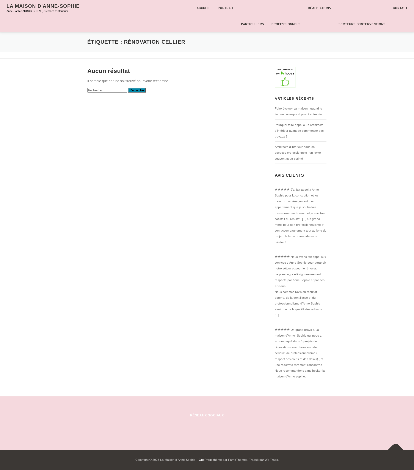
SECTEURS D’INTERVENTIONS (362, 24)
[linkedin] (217, 427)
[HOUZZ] (228, 427)
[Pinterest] (196, 427)
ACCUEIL (203, 8)
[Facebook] (185, 427)
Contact (400, 8)
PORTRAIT (226, 8)
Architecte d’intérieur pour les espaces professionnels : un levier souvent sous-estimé (298, 152)
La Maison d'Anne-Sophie (43, 6)
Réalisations (319, 8)
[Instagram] (207, 427)
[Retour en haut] (395, 450)
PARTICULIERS (252, 24)
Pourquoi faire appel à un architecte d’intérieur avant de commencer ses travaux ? (299, 130)
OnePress (205, 459)
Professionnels (286, 24)
